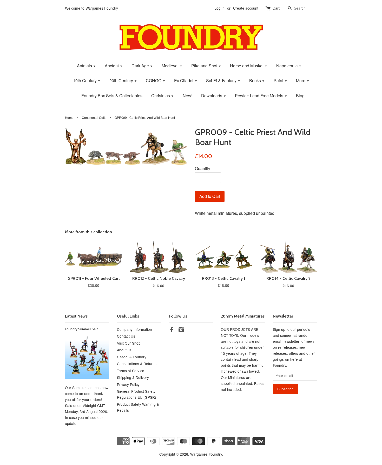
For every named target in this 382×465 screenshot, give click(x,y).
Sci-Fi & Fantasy (222, 80)
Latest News (76, 316)
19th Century (85, 80)
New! (187, 96)
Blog (300, 96)
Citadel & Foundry (131, 356)
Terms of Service (130, 370)
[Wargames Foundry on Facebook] (172, 330)
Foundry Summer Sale (81, 329)
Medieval (171, 66)
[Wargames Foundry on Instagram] (181, 330)
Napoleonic (287, 66)
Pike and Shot (204, 66)
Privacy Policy (128, 384)
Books (255, 80)
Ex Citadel (184, 80)
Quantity (202, 168)
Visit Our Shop (129, 343)
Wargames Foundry (206, 454)
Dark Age (140, 66)
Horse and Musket (247, 66)
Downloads (212, 96)
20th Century (121, 80)
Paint (279, 80)
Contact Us (126, 336)
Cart (276, 8)
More (301, 80)
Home (69, 117)
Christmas (161, 96)
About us (124, 349)
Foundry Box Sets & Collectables (111, 96)
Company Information (134, 329)
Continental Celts (94, 117)
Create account (245, 8)
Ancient (112, 66)
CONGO (154, 80)
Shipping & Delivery (133, 377)
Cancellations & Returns (136, 363)
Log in (219, 8)
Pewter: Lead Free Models (259, 96)
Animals (85, 66)
